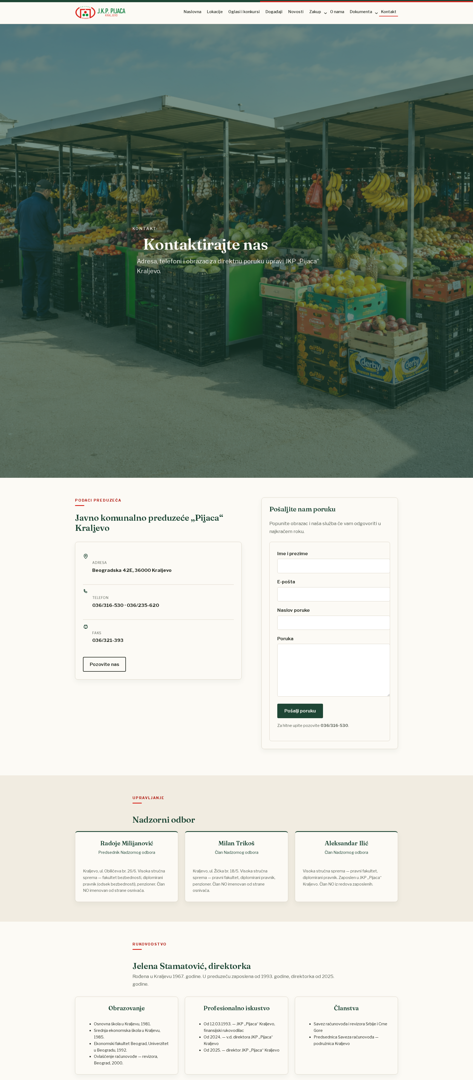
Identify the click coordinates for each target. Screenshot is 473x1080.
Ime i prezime (292, 553)
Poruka (285, 638)
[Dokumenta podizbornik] (376, 12)
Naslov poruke (293, 610)
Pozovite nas (104, 664)
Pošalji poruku (300, 711)
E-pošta (286, 581)
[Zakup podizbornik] (325, 12)
